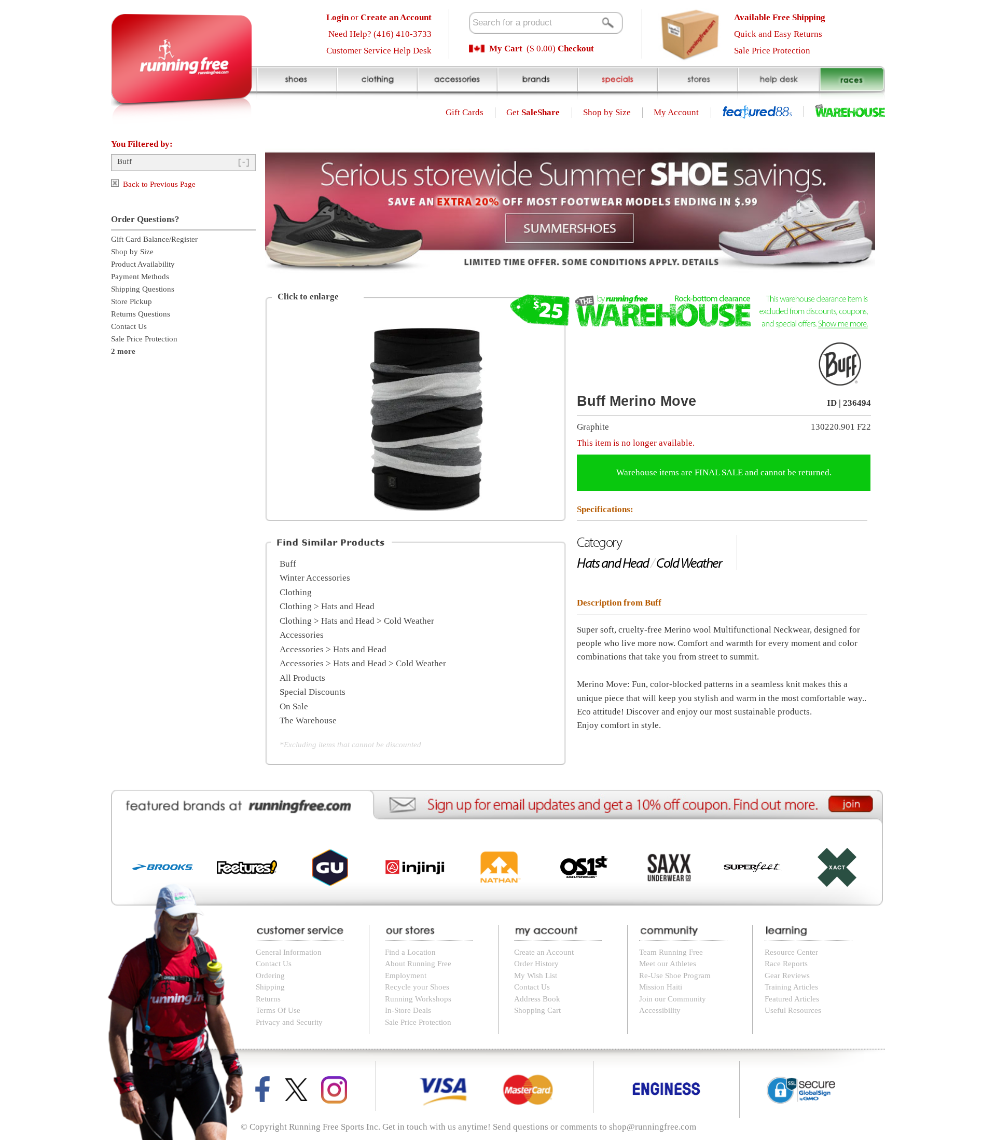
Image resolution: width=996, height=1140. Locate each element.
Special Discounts (312, 692)
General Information (289, 952)
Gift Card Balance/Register (154, 239)
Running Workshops (418, 999)
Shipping (270, 987)
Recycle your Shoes (417, 987)
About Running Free (418, 963)
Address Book (537, 999)
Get (533, 112)
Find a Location (410, 952)
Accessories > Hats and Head (333, 649)
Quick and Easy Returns (778, 34)
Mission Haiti (660, 987)
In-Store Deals (408, 1010)
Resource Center (791, 952)
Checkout (576, 48)
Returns (268, 999)
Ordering (270, 975)
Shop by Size (607, 112)
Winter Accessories (315, 578)
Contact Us (129, 326)
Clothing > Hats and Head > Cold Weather (357, 621)
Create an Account (544, 952)
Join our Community (672, 999)
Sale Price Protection (772, 51)
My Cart (505, 48)
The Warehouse (308, 720)
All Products (302, 678)
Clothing (296, 592)
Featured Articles (792, 999)
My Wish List (535, 975)
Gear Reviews (787, 975)
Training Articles (791, 987)
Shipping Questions (142, 289)
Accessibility (660, 1010)
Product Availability (143, 264)
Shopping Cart (537, 1010)
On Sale (294, 706)
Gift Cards (464, 112)
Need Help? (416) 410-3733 (380, 34)
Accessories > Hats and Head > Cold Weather (363, 663)
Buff (124, 161)
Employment (405, 975)
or (379, 17)
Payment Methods (140, 276)
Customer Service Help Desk (379, 51)
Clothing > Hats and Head (327, 606)
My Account (676, 112)
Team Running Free (671, 952)
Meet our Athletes (667, 963)
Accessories (302, 635)
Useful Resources (793, 1010)
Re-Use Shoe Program (675, 975)
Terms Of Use (278, 1010)
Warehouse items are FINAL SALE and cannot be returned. (724, 472)
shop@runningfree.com (652, 1127)
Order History (536, 963)
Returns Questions (140, 314)
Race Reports (786, 963)
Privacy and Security (289, 1022)
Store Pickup (131, 301)
